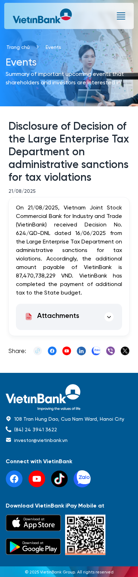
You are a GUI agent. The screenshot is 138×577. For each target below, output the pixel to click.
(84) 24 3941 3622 (35, 429)
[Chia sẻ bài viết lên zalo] (96, 350)
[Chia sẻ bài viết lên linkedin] (81, 350)
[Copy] (37, 350)
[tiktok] (59, 478)
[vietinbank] (43, 16)
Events (53, 47)
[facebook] (14, 478)
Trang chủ (18, 47)
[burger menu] (121, 16)
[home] (69, 397)
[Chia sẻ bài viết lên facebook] (52, 350)
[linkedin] (82, 478)
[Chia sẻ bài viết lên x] (125, 350)
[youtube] (36, 478)
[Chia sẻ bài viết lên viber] (110, 350)
